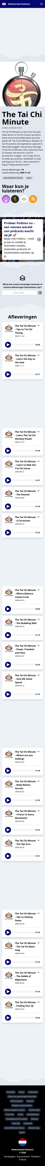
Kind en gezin (16, 1101)
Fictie (20, 1114)
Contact (22, 1159)
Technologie (34, 1110)
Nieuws (34, 1119)
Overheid (28, 1123)
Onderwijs (32, 1092)
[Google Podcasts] (24, 199)
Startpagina (9, 1156)
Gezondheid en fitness (13, 178)
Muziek (30, 1101)
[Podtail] (15, 199)
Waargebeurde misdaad (16, 1119)
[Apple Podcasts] (6, 199)
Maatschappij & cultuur (14, 1110)
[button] (41, 3)
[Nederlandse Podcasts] (22, 1142)
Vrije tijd (16, 1123)
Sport (29, 178)
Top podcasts (23, 1156)
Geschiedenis (32, 1114)
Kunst (21, 1092)
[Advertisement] (22, 30)
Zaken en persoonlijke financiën (22, 1096)
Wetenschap (34, 1128)
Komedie (10, 1092)
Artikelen (35, 1156)
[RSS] (33, 199)
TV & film (10, 1114)
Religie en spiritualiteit (22, 1105)
